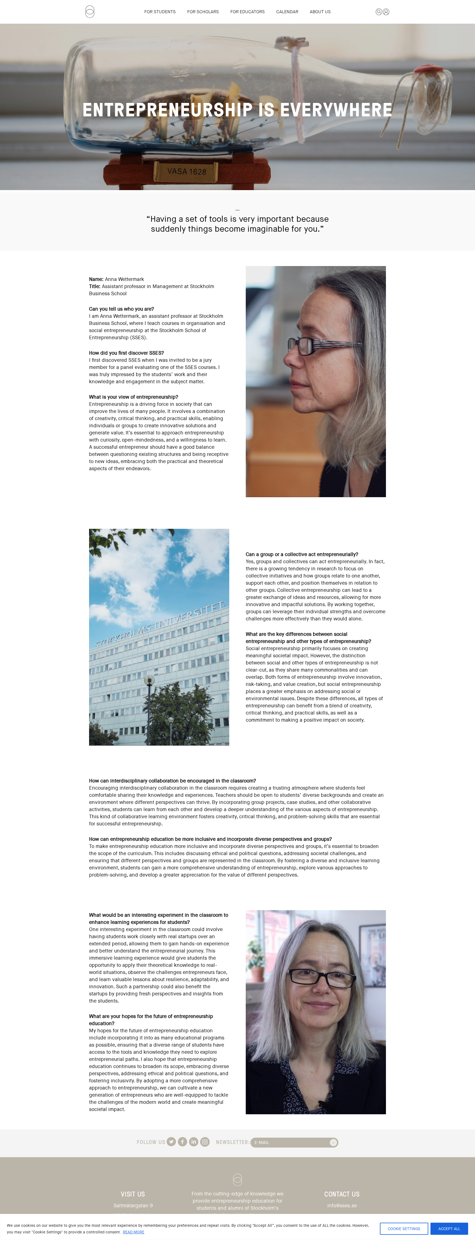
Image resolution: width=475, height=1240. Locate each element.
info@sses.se (342, 1205)
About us (320, 12)
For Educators (247, 12)
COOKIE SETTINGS (404, 1228)
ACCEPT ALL (449, 1228)
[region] (237, 1227)
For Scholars (203, 12)
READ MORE (133, 1232)
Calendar (287, 12)
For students (160, 12)
